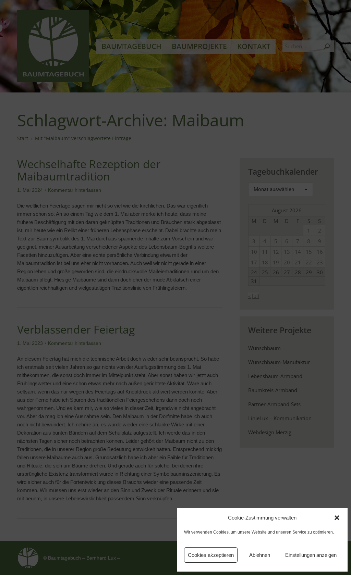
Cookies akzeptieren (211, 555)
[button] (337, 517)
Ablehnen (259, 555)
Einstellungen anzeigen (311, 555)
